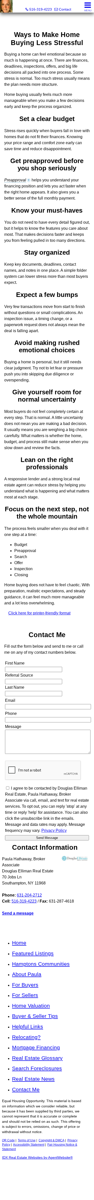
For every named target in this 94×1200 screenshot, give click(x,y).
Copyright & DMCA (51, 1140)
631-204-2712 (29, 895)
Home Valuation (31, 1006)
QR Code (8, 1140)
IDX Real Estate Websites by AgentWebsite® (37, 1157)
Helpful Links (27, 1026)
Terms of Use (27, 1140)
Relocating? (26, 1037)
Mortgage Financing (36, 1047)
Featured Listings (33, 953)
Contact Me (26, 1089)
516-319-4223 (24, 901)
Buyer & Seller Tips (35, 1016)
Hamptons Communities (41, 964)
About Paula (26, 974)
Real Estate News (33, 1079)
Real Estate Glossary (37, 1058)
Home (19, 943)
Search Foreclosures (37, 1068)
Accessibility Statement (28, 1144)
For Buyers (25, 985)
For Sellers (25, 995)
